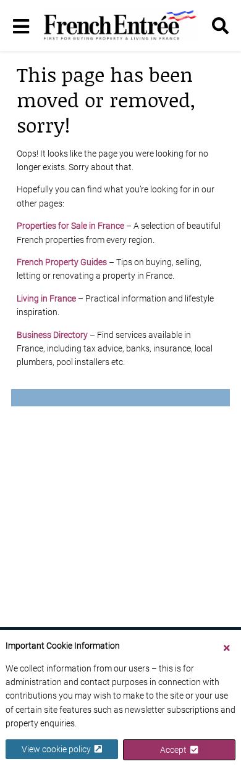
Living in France (46, 298)
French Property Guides (62, 262)
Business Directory (52, 335)
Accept (175, 750)
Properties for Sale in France (70, 226)
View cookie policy (58, 749)
